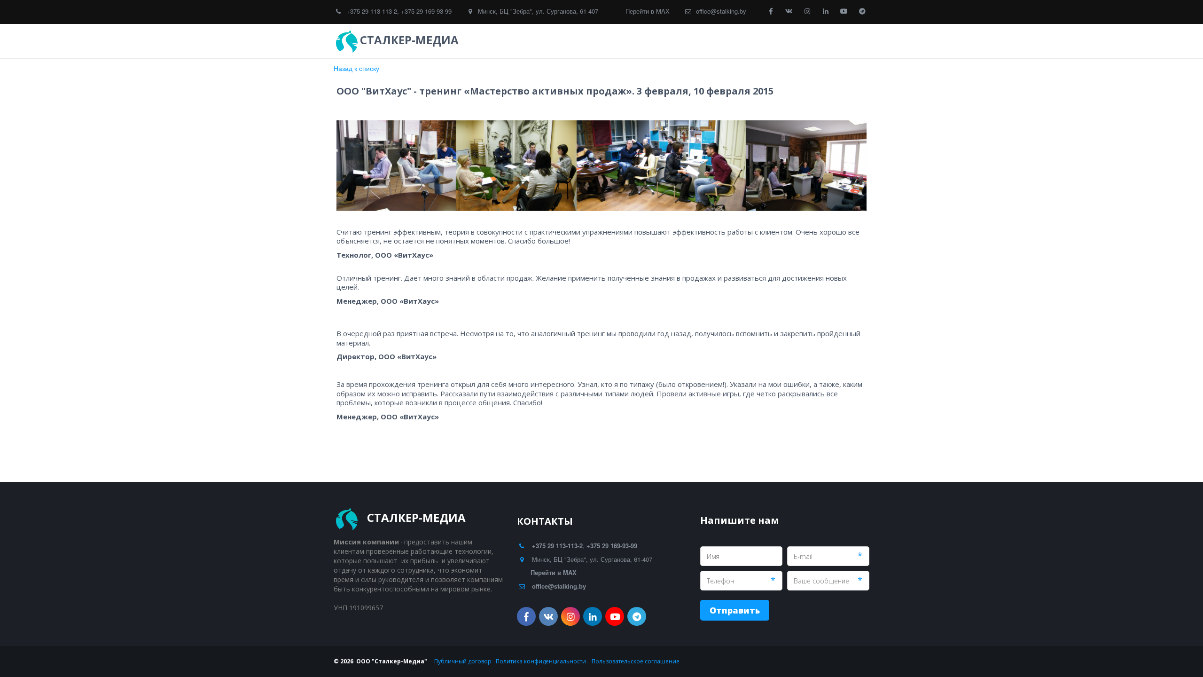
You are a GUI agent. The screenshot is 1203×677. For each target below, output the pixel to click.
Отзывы (688, 41)
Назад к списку (356, 68)
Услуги (638, 41)
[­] (470, 40)
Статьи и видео (752, 41)
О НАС (807, 41)
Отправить (735, 610)
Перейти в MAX (647, 11)
